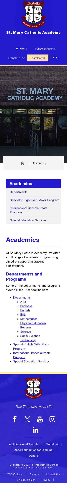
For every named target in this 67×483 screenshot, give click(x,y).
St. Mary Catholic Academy (22, 163)
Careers (34, 474)
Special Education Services (28, 220)
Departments (18, 192)
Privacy (46, 479)
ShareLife (52, 444)
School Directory (45, 48)
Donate (33, 455)
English (25, 310)
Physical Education (33, 323)
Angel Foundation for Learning (33, 449)
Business (26, 306)
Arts (23, 302)
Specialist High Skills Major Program (34, 200)
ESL (23, 314)
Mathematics (28, 319)
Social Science (30, 336)
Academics (40, 163)
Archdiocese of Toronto (24, 444)
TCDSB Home (15, 474)
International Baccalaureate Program (29, 210)
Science (25, 331)
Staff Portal (38, 57)
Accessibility (53, 474)
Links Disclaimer (26, 479)
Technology (28, 340)
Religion (25, 327)
